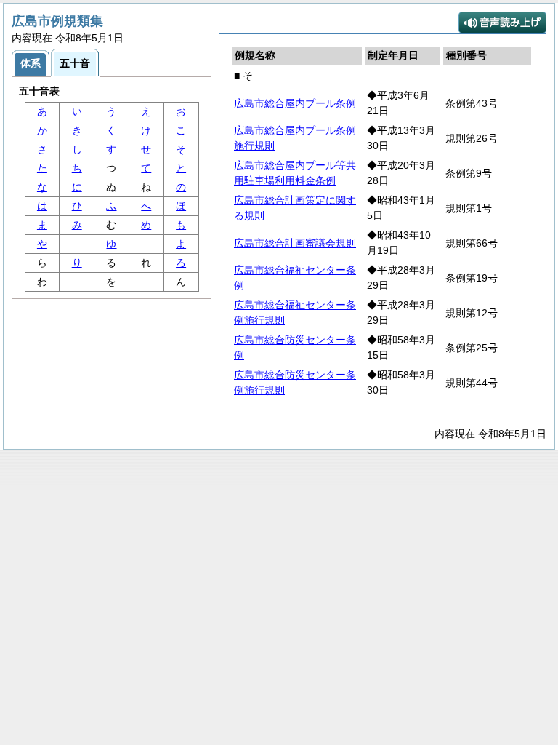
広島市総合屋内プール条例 (295, 103)
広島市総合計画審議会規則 (295, 243)
